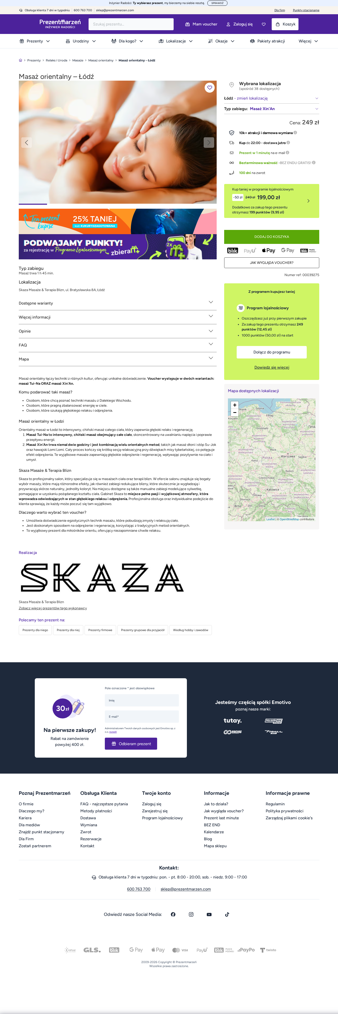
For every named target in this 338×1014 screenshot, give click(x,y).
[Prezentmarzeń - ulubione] (264, 24)
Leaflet (270, 519)
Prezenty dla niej (68, 630)
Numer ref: (293, 275)
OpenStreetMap (289, 519)
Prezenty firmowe (100, 630)
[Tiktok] (227, 914)
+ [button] (234, 405)
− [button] (234, 412)
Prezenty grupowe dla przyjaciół (142, 630)
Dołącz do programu (271, 352)
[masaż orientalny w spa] (118, 142)
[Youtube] (209, 914)
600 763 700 (138, 889)
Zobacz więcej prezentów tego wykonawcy (53, 608)
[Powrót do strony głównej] (20, 60)
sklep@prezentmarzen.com (115, 10)
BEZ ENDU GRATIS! (295, 163)
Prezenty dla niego (35, 630)
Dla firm (279, 10)
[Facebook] (173, 914)
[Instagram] (191, 914)
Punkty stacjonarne (306, 10)
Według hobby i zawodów (190, 630)
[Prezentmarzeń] (60, 24)
